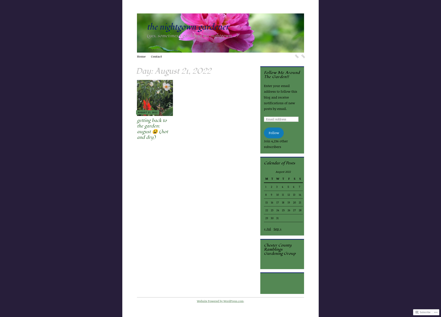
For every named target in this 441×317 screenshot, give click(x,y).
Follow (274, 133)
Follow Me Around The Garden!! (282, 75)
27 (294, 210)
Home (141, 56)
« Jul (267, 229)
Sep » (277, 229)
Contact (156, 56)
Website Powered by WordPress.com (220, 301)
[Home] (296, 54)
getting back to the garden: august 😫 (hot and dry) (152, 129)
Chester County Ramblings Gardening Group (280, 249)
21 (300, 202)
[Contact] (302, 54)
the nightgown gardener (188, 27)
